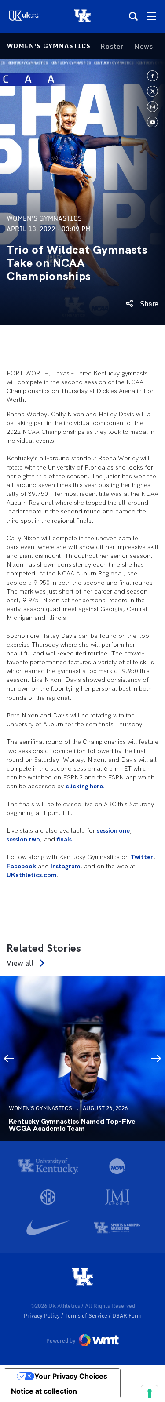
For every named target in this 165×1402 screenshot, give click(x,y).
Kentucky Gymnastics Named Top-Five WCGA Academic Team (72, 1125)
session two (23, 839)
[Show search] (133, 16)
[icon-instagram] (152, 106)
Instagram (65, 866)
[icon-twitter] (152, 91)
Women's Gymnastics (49, 46)
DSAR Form (127, 1315)
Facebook (21, 866)
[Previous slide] (9, 1058)
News (143, 46)
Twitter (142, 857)
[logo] (83, 1278)
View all (20, 963)
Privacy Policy (42, 1315)
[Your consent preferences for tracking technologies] (149, 1393)
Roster (112, 46)
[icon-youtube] (152, 122)
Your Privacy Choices (70, 1376)
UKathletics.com (31, 875)
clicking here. (85, 786)
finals (64, 839)
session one (113, 830)
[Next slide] (156, 1058)
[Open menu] (151, 16)
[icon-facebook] (152, 75)
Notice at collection (44, 1391)
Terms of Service (87, 1315)
